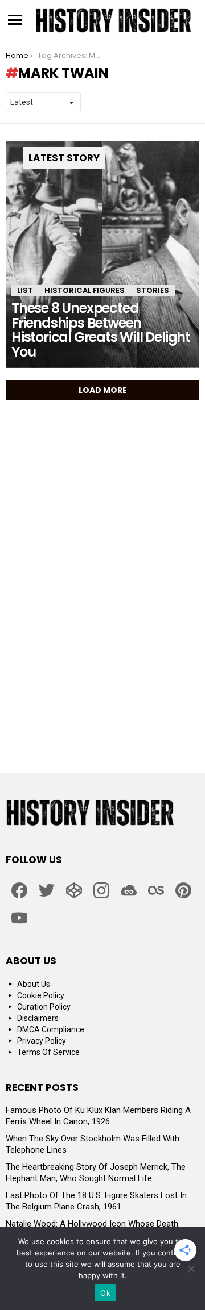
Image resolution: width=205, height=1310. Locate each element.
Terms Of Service (48, 1052)
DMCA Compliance (50, 1029)
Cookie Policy (40, 995)
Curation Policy (44, 1006)
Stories (152, 290)
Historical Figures (84, 290)
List (25, 290)
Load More (103, 390)
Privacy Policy (41, 1040)
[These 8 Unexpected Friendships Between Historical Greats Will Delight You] (102, 254)
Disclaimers (38, 1018)
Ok (105, 1293)
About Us (33, 984)
